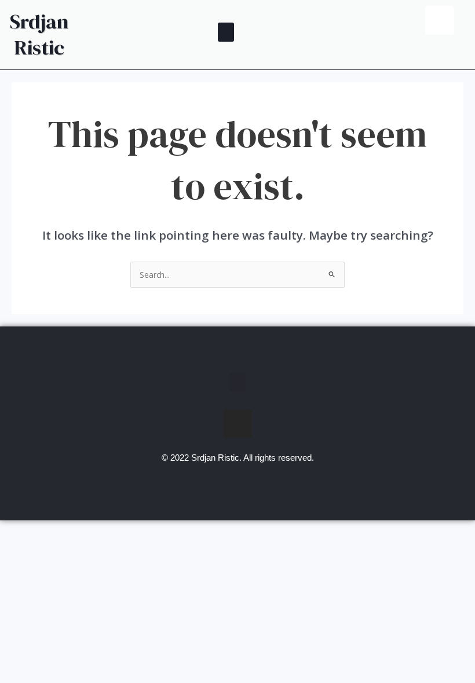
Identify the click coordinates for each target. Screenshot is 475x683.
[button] (226, 32)
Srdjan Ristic (39, 35)
